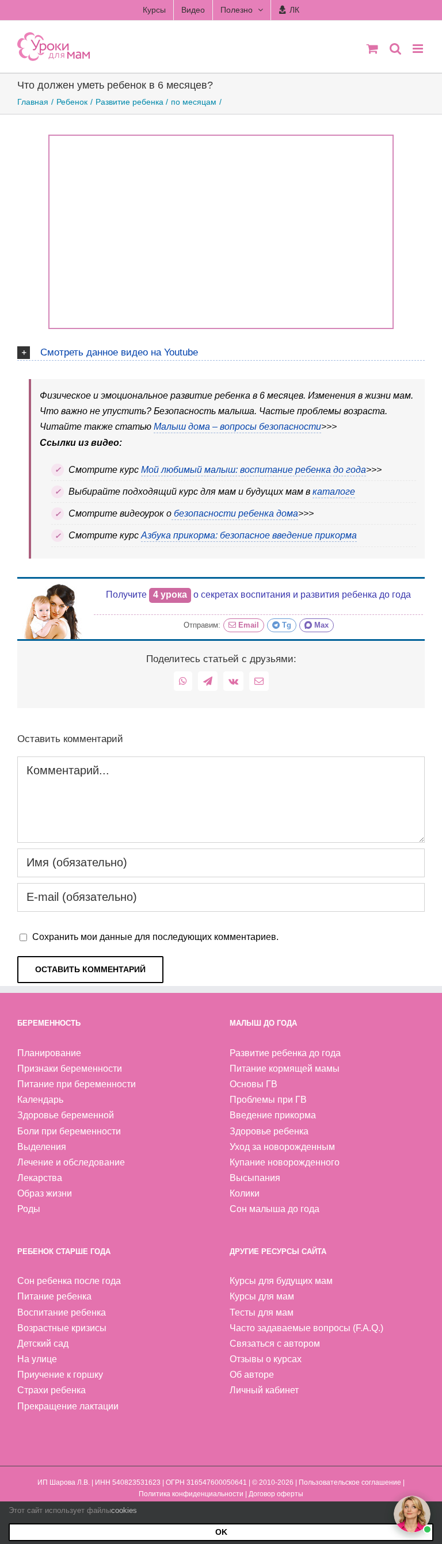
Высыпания (255, 1178)
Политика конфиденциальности (191, 1494)
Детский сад (42, 1343)
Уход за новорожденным (282, 1147)
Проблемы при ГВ (268, 1100)
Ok (221, 1532)
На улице (37, 1359)
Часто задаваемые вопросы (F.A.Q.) (306, 1328)
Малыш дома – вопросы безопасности (237, 426)
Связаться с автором (275, 1343)
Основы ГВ (253, 1084)
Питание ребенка (54, 1296)
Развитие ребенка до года (285, 1053)
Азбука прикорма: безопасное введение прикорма (249, 535)
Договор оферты (276, 1494)
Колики (245, 1193)
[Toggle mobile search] (395, 49)
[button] (221, 351)
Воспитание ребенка (61, 1312)
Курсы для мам (262, 1296)
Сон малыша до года (274, 1209)
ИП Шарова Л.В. (63, 1482)
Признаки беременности (69, 1068)
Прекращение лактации (68, 1406)
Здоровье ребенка (269, 1131)
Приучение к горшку (60, 1374)
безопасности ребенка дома (235, 513)
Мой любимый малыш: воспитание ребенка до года (253, 470)
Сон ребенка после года (69, 1281)
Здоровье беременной (65, 1115)
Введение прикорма (273, 1115)
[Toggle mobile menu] (419, 49)
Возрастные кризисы (61, 1328)
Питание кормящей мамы (285, 1068)
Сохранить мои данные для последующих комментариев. (155, 937)
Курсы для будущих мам (281, 1281)
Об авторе (252, 1374)
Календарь (40, 1100)
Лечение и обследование (71, 1162)
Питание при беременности (76, 1084)
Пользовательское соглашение (350, 1482)
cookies (124, 1510)
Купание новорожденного (285, 1162)
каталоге (334, 491)
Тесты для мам (262, 1312)
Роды (28, 1209)
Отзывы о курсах (266, 1359)
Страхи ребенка (51, 1390)
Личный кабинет (264, 1390)
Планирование (49, 1053)
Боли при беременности (69, 1131)
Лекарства (39, 1178)
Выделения (41, 1147)
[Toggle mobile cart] (372, 49)
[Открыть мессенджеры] (412, 1514)
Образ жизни (44, 1193)
